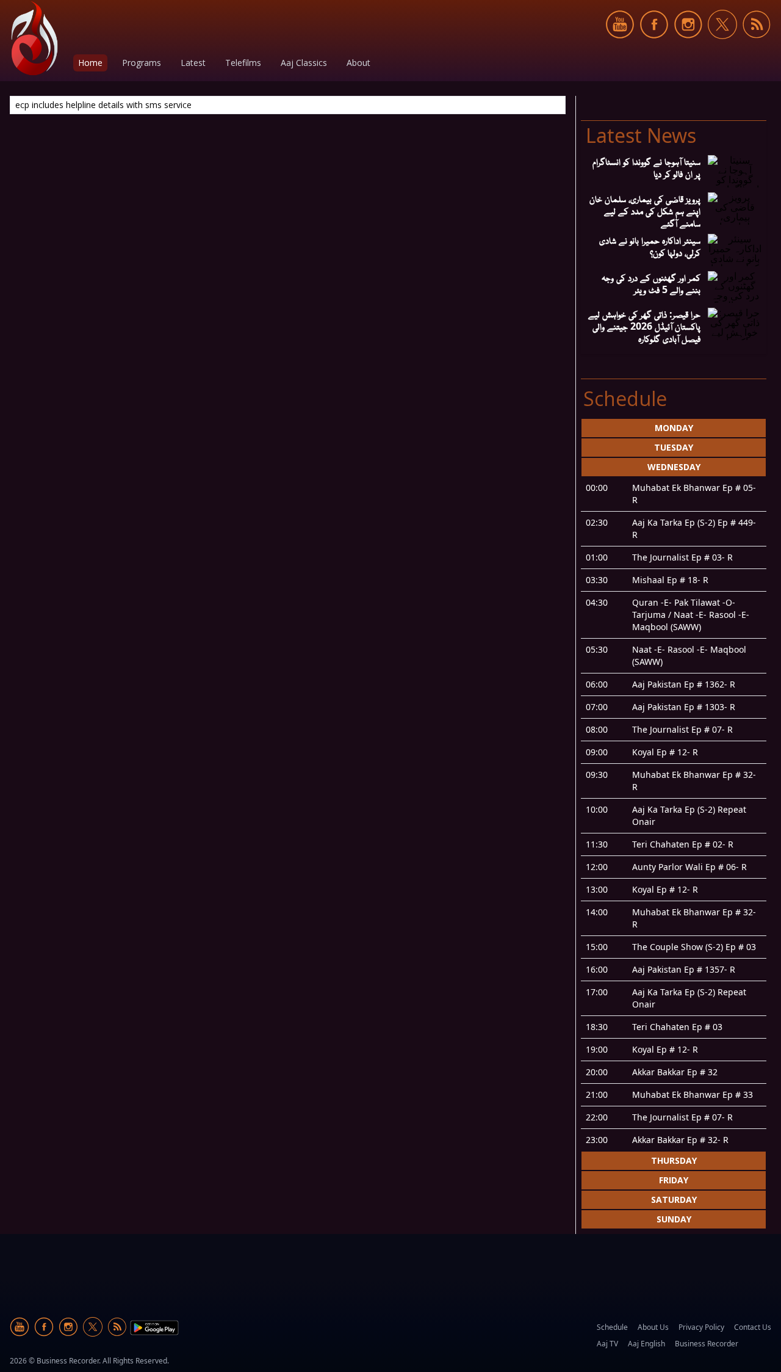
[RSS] (756, 45)
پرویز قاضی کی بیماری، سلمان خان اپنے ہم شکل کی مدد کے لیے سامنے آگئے (644, 211)
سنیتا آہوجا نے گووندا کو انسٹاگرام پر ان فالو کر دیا (646, 167)
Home (90, 62)
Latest (193, 62)
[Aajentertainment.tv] (34, 38)
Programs (141, 62)
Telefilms (243, 62)
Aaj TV (607, 1343)
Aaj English (646, 1343)
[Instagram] (688, 45)
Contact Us (752, 1327)
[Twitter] (722, 45)
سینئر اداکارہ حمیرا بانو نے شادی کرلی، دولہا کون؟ (649, 246)
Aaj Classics (304, 62)
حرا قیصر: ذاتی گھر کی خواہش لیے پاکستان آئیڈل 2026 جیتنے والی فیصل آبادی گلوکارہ (644, 326)
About (358, 62)
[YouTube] (620, 45)
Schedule (612, 1327)
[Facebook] (654, 45)
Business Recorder (706, 1343)
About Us (653, 1327)
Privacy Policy (701, 1327)
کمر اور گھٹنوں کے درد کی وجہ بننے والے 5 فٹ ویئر (651, 283)
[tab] (673, 428)
